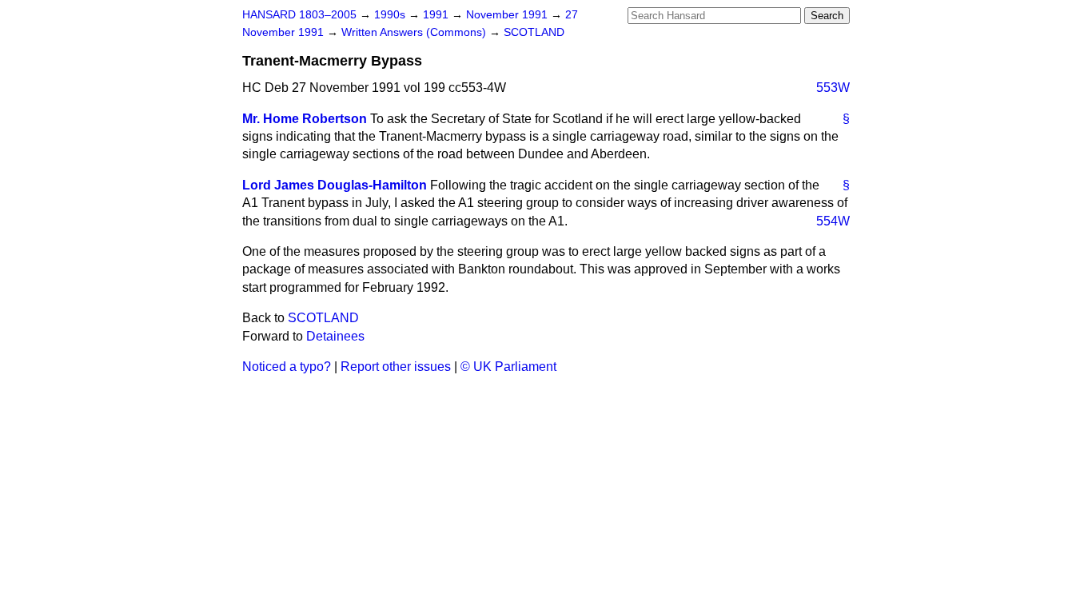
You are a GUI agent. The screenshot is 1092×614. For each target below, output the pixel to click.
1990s (391, 15)
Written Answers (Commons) (415, 32)
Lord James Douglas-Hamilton (334, 185)
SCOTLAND (534, 32)
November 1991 (508, 15)
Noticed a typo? (286, 366)
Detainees (335, 336)
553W (833, 87)
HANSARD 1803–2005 (299, 15)
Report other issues (396, 366)
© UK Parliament (508, 366)
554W (833, 221)
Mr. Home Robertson (304, 119)
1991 (437, 15)
